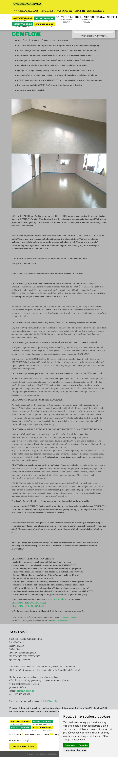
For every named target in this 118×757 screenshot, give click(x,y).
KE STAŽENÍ (60, 599)
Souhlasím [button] (70, 745)
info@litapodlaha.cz (60, 621)
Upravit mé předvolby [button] (75, 750)
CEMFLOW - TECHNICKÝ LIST (28, 606)
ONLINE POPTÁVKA (23, 746)
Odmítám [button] (83, 745)
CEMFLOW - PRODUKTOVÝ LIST (29, 603)
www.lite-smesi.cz (69, 617)
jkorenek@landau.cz (24, 691)
